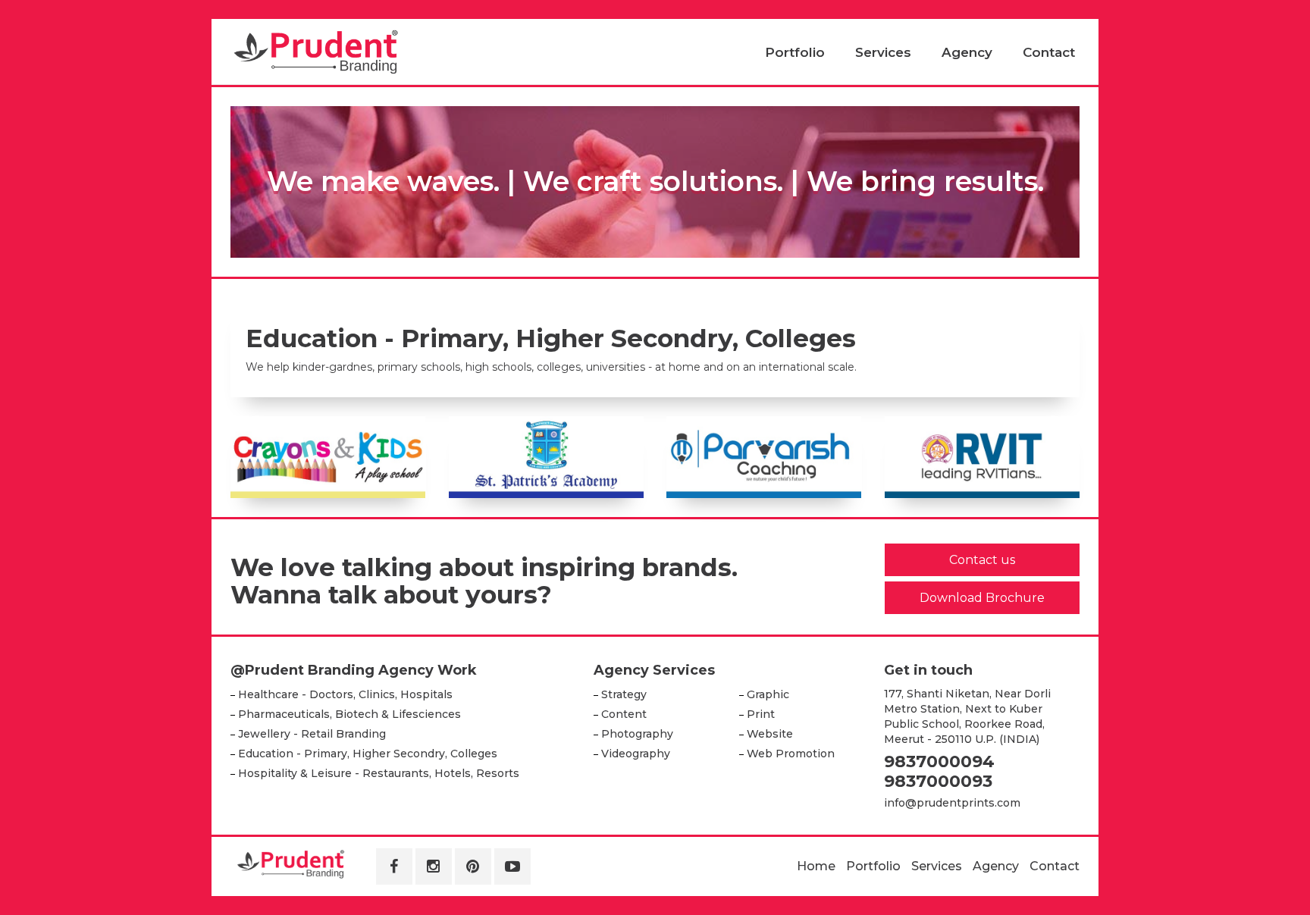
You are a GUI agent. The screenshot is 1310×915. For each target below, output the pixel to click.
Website (770, 734)
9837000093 (938, 781)
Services (883, 52)
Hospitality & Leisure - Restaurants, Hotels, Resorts (378, 773)
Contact (1049, 52)
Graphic (768, 694)
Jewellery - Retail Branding (312, 734)
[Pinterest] (473, 866)
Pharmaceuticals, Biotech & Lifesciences (349, 714)
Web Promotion (791, 753)
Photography (637, 734)
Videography (635, 753)
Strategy (624, 694)
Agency (967, 52)
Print (761, 714)
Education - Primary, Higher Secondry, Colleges (367, 753)
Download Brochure (982, 598)
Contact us (982, 560)
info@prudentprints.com (952, 803)
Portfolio (795, 52)
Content (624, 714)
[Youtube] (512, 866)
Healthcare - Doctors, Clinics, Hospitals (345, 694)
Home (816, 866)
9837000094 (939, 761)
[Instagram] (433, 866)
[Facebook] (394, 866)
